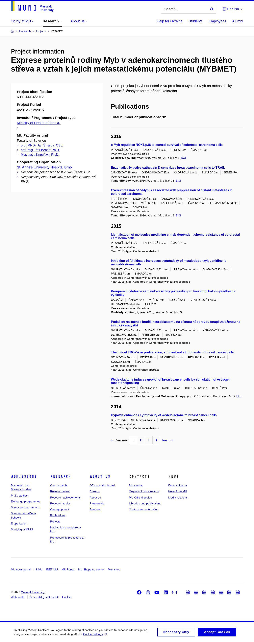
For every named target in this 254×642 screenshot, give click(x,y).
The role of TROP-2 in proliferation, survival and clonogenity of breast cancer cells (172, 352)
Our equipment (59, 509)
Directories (135, 485)
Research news (60, 491)
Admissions (24, 476)
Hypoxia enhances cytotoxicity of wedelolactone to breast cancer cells (164, 415)
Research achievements (65, 497)
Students (196, 21)
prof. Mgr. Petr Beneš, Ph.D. (40, 150)
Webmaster (18, 597)
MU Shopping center (91, 569)
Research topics (60, 503)
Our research (58, 485)
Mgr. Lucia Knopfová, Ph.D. (40, 154)
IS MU (38, 569)
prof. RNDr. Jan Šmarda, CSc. (42, 145)
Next (165, 440)
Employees (217, 21)
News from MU (177, 491)
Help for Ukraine (170, 21)
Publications (57, 515)
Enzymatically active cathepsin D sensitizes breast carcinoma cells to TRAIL (168, 167)
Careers (95, 491)
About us (100, 476)
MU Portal (68, 569)
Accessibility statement (44, 597)
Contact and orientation (143, 509)
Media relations (178, 497)
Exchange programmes (25, 501)
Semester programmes (25, 507)
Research (60, 476)
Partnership (97, 503)
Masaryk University (33, 592)
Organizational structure (144, 491)
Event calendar (177, 485)
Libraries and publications (145, 503)
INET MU (52, 569)
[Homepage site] (32, 6)
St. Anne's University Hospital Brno (44, 167)
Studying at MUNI (22, 529)
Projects (55, 521)
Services (95, 509)
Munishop (114, 569)
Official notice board (102, 485)
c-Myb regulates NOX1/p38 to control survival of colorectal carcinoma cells (167, 144)
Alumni (237, 21)
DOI (183, 157)
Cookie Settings (93, 634)
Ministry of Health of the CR (39, 123)
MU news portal (21, 569)
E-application (19, 523)
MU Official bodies (140, 497)
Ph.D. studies (19, 495)
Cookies (67, 597)
